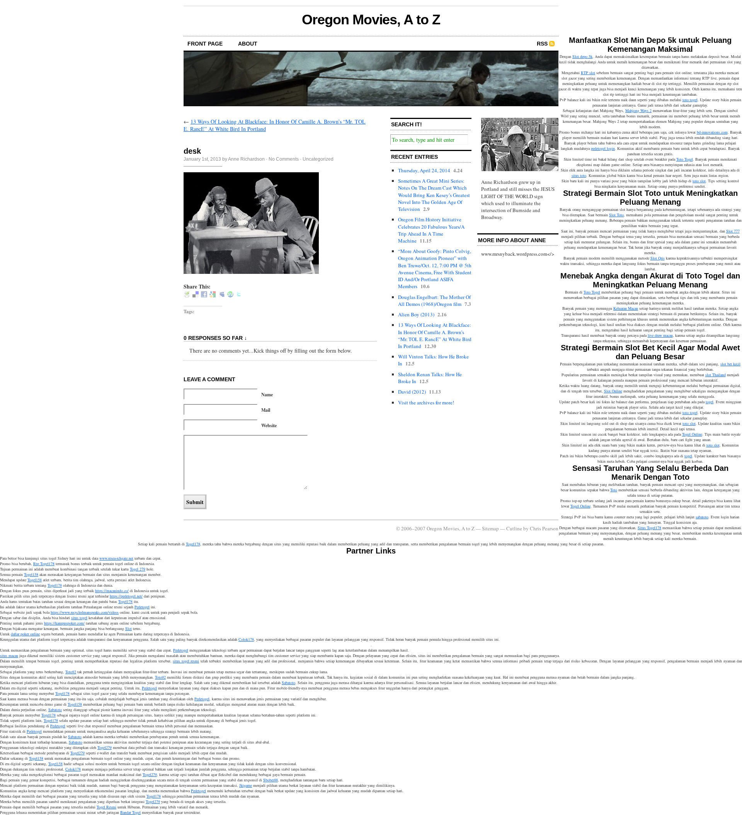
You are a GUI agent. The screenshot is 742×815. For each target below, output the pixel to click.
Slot (128, 628)
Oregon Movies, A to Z (371, 19)
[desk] (251, 271)
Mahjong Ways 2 (638, 110)
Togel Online (692, 434)
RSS (542, 44)
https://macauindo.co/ (112, 590)
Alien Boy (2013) (416, 314)
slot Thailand (715, 374)
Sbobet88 (270, 780)
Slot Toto (616, 214)
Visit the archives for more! (426, 402)
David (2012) (412, 391)
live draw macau (660, 335)
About (247, 44)
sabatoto (702, 517)
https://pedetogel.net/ (126, 596)
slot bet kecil (730, 364)
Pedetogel (142, 607)
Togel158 (31, 574)
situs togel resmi (186, 661)
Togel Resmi (106, 807)
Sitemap (490, 528)
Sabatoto (288, 682)
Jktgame (245, 785)
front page (205, 44)
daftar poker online (25, 634)
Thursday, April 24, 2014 (424, 170)
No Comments (284, 159)
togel (709, 401)
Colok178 (246, 639)
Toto (613, 489)
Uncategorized (318, 159)
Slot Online (613, 391)
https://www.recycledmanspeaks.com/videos (85, 612)
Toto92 (70, 671)
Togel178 (193, 544)
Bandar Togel (130, 812)
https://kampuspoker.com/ (64, 623)
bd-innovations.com (712, 132)
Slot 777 (733, 231)
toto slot (699, 180)
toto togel (690, 99)
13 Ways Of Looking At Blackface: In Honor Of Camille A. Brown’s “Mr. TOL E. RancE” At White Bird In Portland (434, 335)
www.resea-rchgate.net (116, 558)
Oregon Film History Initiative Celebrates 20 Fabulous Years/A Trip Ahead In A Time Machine (431, 230)
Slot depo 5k (582, 56)
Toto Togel (684, 159)
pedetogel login (603, 148)
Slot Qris (657, 258)
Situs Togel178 (649, 527)
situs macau (9, 655)
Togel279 (104, 747)
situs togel (79, 617)
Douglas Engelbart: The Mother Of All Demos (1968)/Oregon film (434, 300)
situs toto (579, 175)
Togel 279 (137, 569)
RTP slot (588, 72)
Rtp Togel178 (43, 563)
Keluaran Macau (625, 308)
